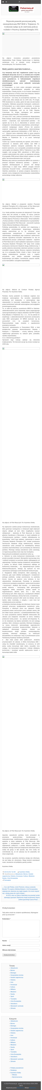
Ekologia (13, 973)
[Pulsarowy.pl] (21, 12)
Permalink (7, 880)
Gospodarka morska (16, 975)
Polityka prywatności (16, 1068)
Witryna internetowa (9, 950)
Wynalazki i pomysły (16, 1006)
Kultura (25, 876)
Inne (11, 982)
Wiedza (14, 1075)
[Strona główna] (3, 2)
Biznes (25, 874)
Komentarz (6, 919)
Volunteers (13, 1003)
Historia (13, 876)
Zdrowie (13, 1008)
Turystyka (13, 999)
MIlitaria (13, 989)
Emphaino (32, 1088)
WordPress (20, 1088)
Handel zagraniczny (16, 977)
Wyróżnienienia (17, 1077)
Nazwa (4, 941)
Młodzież (31, 876)
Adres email (6, 945)
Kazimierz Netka (24, 872)
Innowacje (19, 876)
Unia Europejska (12, 878)
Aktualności (19, 874)
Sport (12, 996)
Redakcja (13, 1070)
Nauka (4, 878)
